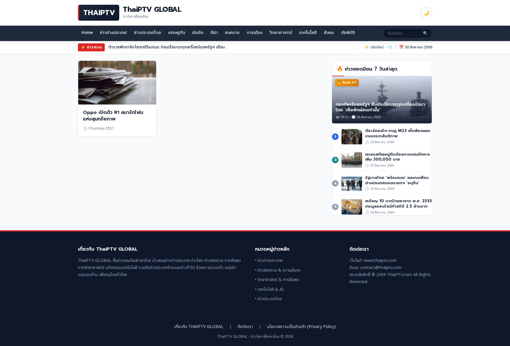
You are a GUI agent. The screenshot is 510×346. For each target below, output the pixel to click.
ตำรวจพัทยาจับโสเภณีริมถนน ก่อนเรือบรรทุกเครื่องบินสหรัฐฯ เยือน (166, 47)
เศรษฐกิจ (176, 32)
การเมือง (254, 32)
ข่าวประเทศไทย (147, 32)
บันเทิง (197, 32)
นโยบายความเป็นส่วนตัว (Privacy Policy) (301, 327)
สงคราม (232, 32)
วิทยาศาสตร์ (280, 32)
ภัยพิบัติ (348, 32)
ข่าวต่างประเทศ (113, 32)
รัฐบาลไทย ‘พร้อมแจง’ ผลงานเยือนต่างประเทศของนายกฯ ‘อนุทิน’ (397, 180)
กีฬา (214, 32)
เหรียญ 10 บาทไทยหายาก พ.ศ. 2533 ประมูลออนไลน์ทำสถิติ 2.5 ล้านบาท (398, 203)
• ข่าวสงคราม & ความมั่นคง (277, 270)
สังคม (329, 32)
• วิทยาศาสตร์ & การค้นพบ (277, 280)
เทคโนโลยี (308, 32)
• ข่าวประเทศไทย (268, 299)
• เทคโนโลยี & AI (269, 289)
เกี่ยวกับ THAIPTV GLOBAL (198, 327)
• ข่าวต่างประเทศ (268, 260)
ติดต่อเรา (245, 327)
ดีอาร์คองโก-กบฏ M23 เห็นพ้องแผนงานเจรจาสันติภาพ (397, 133)
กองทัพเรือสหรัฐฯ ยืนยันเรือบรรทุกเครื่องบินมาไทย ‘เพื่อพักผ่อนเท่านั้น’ (380, 107)
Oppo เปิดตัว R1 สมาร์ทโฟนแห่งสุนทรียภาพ (113, 116)
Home (87, 32)
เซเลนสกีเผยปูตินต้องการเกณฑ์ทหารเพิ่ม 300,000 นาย (397, 156)
